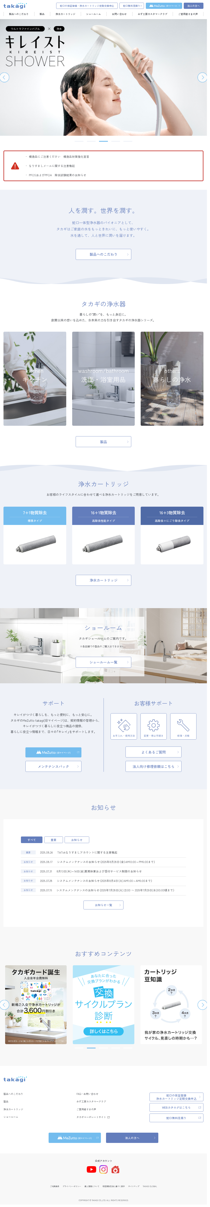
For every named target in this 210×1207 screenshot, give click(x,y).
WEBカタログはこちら (176, 1107)
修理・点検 (183, 735)
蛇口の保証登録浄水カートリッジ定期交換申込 (176, 1097)
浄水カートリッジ (65, 14)
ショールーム (93, 14)
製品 (42, 14)
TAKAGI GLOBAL (150, 1186)
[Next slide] (203, 77)
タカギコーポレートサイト (91, 1117)
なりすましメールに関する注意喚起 (52, 166)
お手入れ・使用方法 (124, 735)
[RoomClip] (115, 1169)
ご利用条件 (54, 1186)
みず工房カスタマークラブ (152, 14)
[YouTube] (91, 1169)
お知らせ (77, 840)
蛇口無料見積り (176, 1118)
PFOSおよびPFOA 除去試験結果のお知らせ (57, 175)
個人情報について (91, 1186)
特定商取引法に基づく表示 (114, 1186)
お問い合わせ (119, 14)
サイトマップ (133, 1186)
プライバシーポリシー (72, 1186)
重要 (53, 840)
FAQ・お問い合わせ (87, 1094)
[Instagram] (103, 1169)
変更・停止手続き (153, 735)
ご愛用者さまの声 (188, 14)
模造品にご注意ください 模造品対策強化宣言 (59, 156)
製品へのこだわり (19, 14)
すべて (31, 840)
